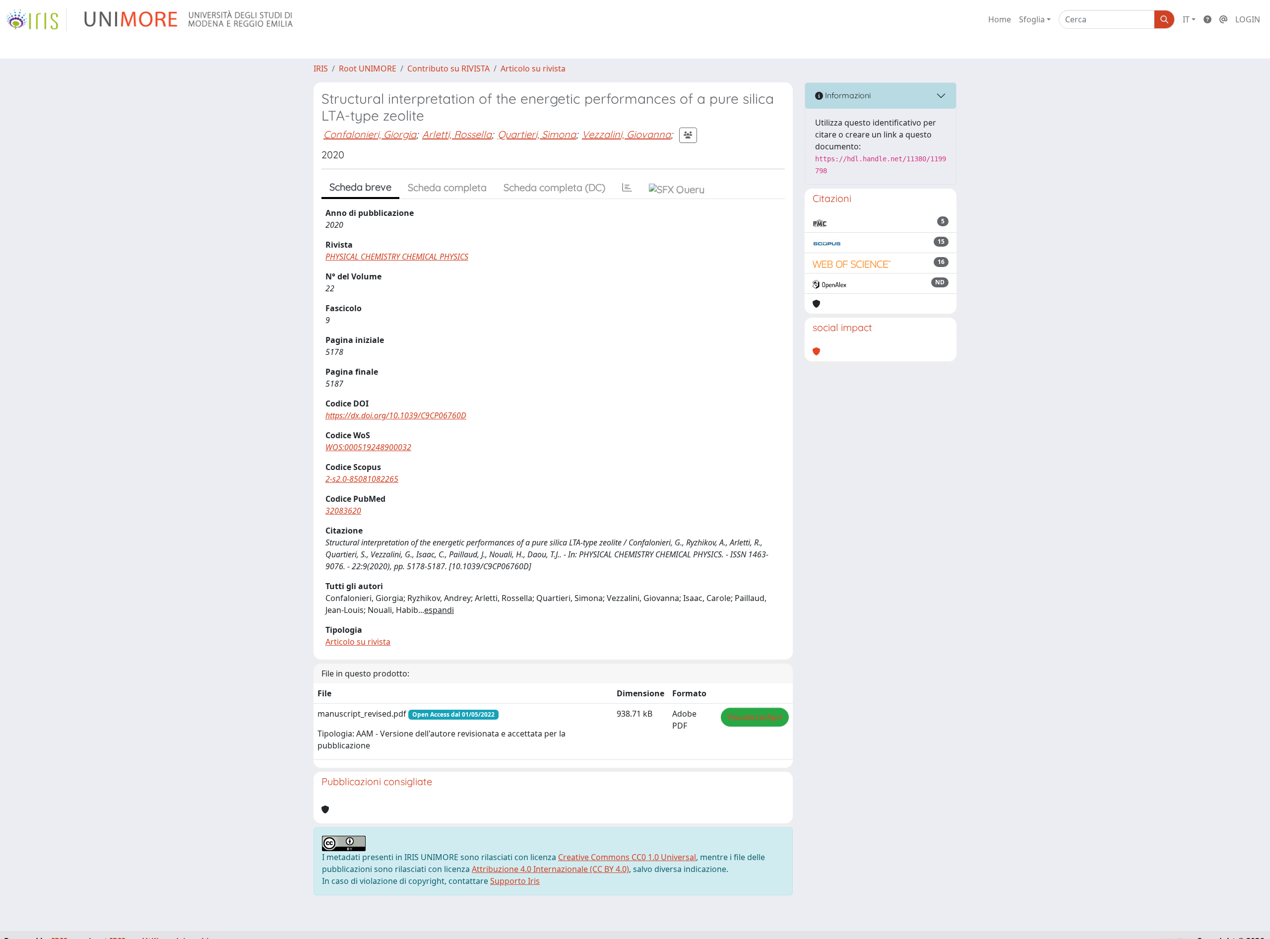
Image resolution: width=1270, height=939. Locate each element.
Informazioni (847, 95)
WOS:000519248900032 (368, 447)
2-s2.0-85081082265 (361, 478)
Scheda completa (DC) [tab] (554, 187)
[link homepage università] (189, 19)
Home (999, 19)
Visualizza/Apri (754, 717)
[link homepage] (36, 19)
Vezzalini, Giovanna (626, 134)
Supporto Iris (515, 880)
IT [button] (1186, 19)
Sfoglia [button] (1032, 19)
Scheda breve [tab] (360, 187)
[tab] (627, 187)
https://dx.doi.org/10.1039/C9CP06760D (395, 415)
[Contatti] (1223, 19)
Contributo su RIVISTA (448, 68)
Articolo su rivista (533, 68)
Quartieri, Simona (537, 134)
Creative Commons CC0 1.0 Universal (627, 857)
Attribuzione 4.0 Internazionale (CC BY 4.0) (550, 869)
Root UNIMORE (367, 68)
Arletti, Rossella (457, 134)
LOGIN (1247, 19)
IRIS (321, 68)
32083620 (343, 510)
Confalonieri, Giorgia (369, 134)
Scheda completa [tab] (447, 187)
